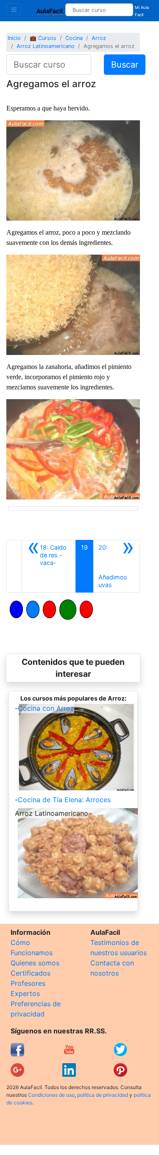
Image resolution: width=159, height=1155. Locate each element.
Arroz (99, 38)
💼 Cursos (43, 38)
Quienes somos (35, 963)
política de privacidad (102, 1095)
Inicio (14, 38)
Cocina (74, 38)
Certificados (30, 973)
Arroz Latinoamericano (46, 46)
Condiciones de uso (51, 1095)
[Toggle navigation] (14, 9)
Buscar (124, 65)
